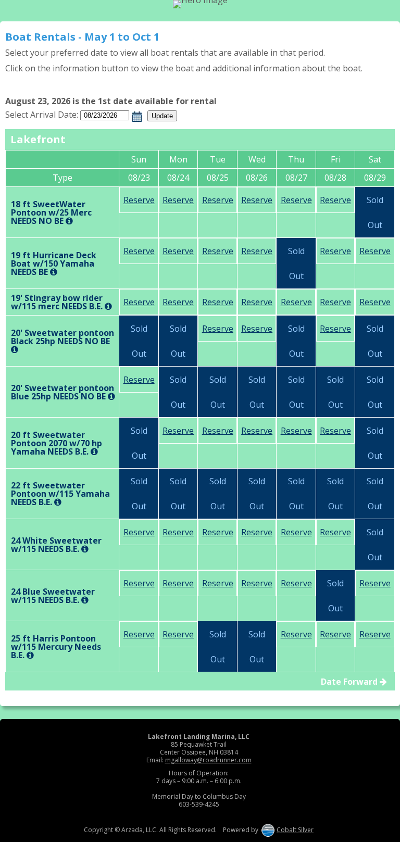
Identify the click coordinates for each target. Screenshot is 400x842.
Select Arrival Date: (41, 114)
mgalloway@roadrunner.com (208, 760)
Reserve (139, 200)
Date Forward (350, 681)
